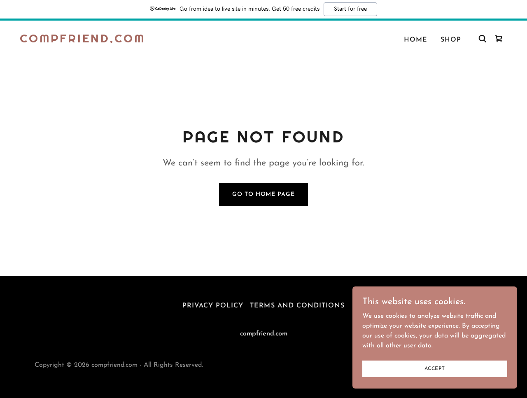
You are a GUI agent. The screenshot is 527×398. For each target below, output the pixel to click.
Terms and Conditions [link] (297, 306)
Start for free (350, 9)
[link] (82, 40)
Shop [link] (451, 40)
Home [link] (415, 40)
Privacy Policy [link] (212, 306)
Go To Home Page (263, 194)
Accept (434, 368)
